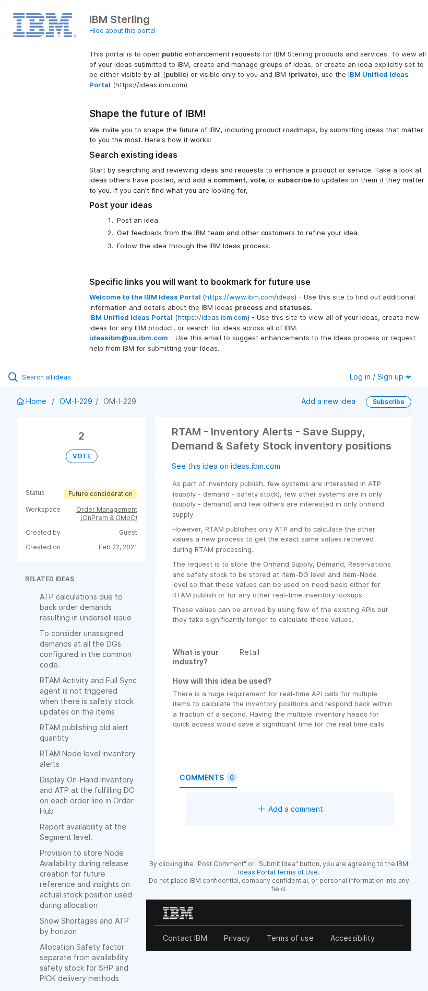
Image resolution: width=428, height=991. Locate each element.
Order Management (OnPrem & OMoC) (106, 513)
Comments (207, 777)
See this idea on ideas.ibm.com (226, 466)
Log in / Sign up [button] (378, 376)
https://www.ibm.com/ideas (249, 297)
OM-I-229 (76, 401)
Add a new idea (328, 401)
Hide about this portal (122, 30)
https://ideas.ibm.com (212, 317)
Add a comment (295, 808)
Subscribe (389, 402)
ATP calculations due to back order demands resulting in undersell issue (86, 607)
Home (36, 401)
